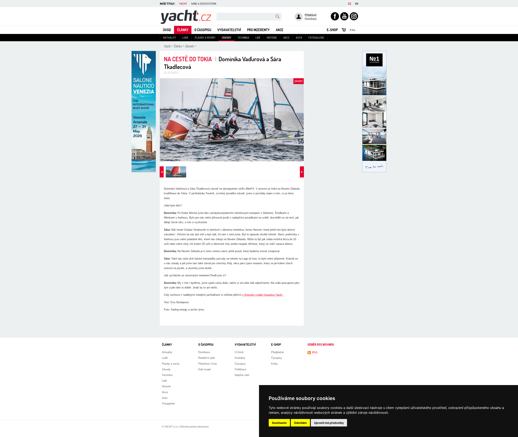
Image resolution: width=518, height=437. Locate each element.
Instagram (354, 14)
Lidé (257, 37)
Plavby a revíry (205, 37)
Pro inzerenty (258, 30)
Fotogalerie (316, 37)
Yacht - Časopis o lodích (174, 8)
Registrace (311, 18)
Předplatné (277, 352)
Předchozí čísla (207, 363)
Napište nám (242, 375)
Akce (279, 30)
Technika (243, 37)
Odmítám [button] (300, 422)
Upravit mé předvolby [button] (329, 422)
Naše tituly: (167, 3)
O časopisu (202, 30)
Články (182, 30)
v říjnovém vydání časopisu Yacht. (263, 294)
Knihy (274, 363)
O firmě (239, 352)
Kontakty (240, 357)
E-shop (332, 30)
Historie (272, 37)
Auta (299, 37)
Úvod (167, 30)
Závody (226, 37)
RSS (314, 352)
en (356, 3)
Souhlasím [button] (279, 422)
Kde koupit (204, 369)
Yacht (167, 46)
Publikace (240, 369)
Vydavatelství (229, 30)
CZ (349, 3)
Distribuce (204, 352)
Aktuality (169, 37)
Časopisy (240, 363)
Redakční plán (206, 357)
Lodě (185, 37)
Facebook (335, 14)
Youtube (344, 14)
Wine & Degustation (203, 3)
